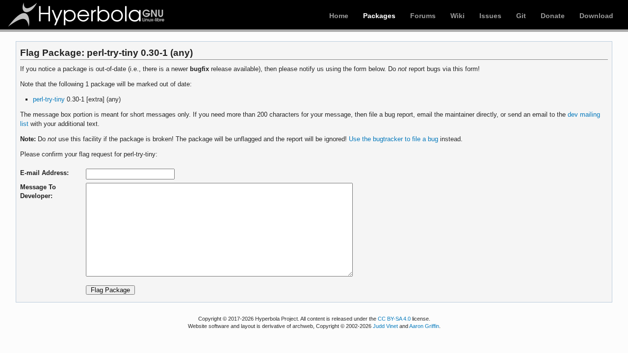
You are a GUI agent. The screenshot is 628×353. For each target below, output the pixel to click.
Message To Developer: (38, 191)
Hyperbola (86, 14)
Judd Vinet (385, 326)
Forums (423, 16)
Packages (379, 16)
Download (596, 16)
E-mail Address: (44, 172)
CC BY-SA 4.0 (394, 319)
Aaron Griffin (424, 326)
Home (338, 16)
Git (521, 16)
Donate (553, 16)
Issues (490, 16)
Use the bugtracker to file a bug (393, 139)
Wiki (457, 16)
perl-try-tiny (49, 99)
